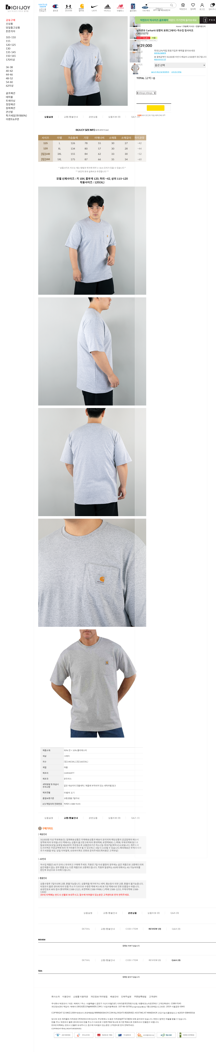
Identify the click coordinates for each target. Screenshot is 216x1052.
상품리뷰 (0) (114, 116)
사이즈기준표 (176, 72)
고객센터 (153, 996)
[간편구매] (155, 108)
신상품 (9, 24)
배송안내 (114, 996)
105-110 (11, 37)
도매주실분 (126, 996)
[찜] (168, 108)
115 (8, 41)
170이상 (10, 60)
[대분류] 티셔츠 (188, 26)
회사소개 (55, 996)
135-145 (11, 52)
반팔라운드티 (201, 26)
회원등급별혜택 (160, 53)
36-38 (9, 67)
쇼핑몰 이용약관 (80, 996)
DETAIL (86, 929)
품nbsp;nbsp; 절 (146, 92)
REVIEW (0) (155, 929)
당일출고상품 (13, 27)
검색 (171, 5)
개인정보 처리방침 (99, 996)
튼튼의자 (10, 31)
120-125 (11, 45)
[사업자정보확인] (139, 1007)
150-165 (11, 56)
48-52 (9, 78)
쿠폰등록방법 (140, 996)
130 (8, 48)
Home (178, 26)
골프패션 (10, 93)
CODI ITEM (132, 929)
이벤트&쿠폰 (12, 119)
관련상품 (93, 116)
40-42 (9, 71)
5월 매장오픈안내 (163, 10)
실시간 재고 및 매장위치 (160, 72)
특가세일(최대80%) (16, 115)
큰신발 (9, 112)
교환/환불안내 (71, 116)
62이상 (10, 86)
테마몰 (9, 97)
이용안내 (66, 996)
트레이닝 (10, 101)
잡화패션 (10, 108)
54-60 (9, 82)
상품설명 (48, 116)
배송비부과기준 (160, 59)
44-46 (9, 74)
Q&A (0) (174, 913)
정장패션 (10, 104)
